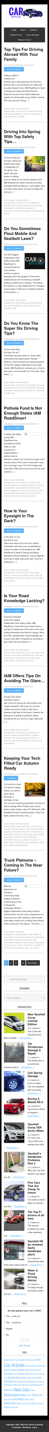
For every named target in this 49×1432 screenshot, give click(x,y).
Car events (29, 1365)
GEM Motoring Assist (14, 1381)
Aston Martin (9, 1359)
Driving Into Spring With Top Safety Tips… (22, 136)
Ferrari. (29, 1377)
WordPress (26, 1427)
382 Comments (34, 1028)
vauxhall (40, 1403)
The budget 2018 (29, 496)
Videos (7, 1406)
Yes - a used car (13, 1322)
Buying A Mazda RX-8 (35, 1100)
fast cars (21, 1377)
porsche (28, 1395)
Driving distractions (25, 738)
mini (34, 834)
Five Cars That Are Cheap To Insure (34, 1187)
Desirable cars (11, 1373)
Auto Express (30, 1359)
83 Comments (33, 1284)
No (7, 1334)
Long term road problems (27, 488)
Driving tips (34, 385)
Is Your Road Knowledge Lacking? (24, 598)
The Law (24, 1403)
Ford (34, 1377)
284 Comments (34, 1106)
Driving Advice (22, 108)
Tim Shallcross (21, 840)
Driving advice (35, 111)
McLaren (25, 1384)
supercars (10, 1403)
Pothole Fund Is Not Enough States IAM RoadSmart (23, 413)
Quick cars (37, 1394)
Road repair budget (20, 493)
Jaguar (19, 1385)
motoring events (36, 1384)
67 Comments (33, 1080)
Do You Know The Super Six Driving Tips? (21, 328)
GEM (39, 1377)
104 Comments (34, 1167)
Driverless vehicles (24, 937)
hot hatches (40, 1381)
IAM (5, 114)
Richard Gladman (16, 116)
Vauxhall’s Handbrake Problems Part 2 (35, 1158)
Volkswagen (14, 1407)
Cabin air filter (23, 826)
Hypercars (8, 1384)
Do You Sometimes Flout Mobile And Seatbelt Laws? (22, 233)
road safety (9, 660)
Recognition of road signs (27, 658)
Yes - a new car (13, 1316)
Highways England (27, 485)
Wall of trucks (32, 948)
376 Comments (34, 1258)
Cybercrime (21, 934)
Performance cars (15, 1394)
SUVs (18, 1403)
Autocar (22, 1359)
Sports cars (28, 1399)
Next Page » (33, 962)
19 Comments (33, 1196)
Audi (16, 1359)
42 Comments (33, 1222)
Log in (34, 1427)
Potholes (33, 490)
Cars (35, 1365)
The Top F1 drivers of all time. (36, 1215)
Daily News (21, 300)
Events (11, 1377)
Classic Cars (23, 1369)
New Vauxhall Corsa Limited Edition (36, 1019)
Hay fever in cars (26, 205)
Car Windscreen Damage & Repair (35, 1048)
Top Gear (32, 1403)
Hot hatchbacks (30, 1381)
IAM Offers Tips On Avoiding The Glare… (24, 678)
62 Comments (33, 1135)
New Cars (21, 1389)
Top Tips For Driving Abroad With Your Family (23, 54)
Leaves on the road (23, 834)
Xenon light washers (18, 845)
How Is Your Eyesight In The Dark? (19, 515)
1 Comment (11, 778)
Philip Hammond (11, 490)
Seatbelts (30, 390)
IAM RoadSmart (14, 114)
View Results (24, 1345)
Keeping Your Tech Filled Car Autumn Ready (22, 763)
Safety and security (31, 305)
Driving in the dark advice (23, 575)
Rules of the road (24, 660)
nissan (32, 1390)
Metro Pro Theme (27, 1424)
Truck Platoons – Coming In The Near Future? (23, 865)
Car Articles (24, 12)
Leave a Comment (14, 69)
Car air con (21, 203)
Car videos (12, 1369)
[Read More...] (26, 1037)
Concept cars (35, 1369)
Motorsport (8, 1389)
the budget (15, 496)
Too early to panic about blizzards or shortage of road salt (24, 842)
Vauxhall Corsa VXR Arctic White (36, 1127)
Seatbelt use (10, 308)
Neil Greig (28, 942)
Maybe (9, 1328)
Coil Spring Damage (35, 1074)
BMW (38, 1359)
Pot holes (23, 490)
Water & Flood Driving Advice (33, 1275)
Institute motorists (13, 832)
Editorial (20, 480)
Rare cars (7, 1399)
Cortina (7, 829)
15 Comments (33, 1057)
